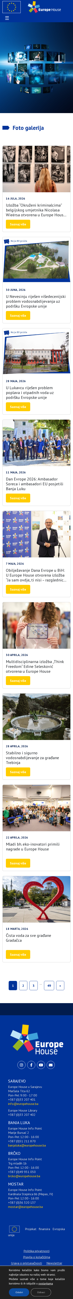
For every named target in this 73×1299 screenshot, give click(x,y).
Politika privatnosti (36, 1251)
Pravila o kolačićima (36, 1257)
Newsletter (54, 1263)
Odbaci (41, 1292)
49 (49, 986)
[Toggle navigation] (6, 18)
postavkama (43, 1282)
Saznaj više (18, 224)
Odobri (19, 1292)
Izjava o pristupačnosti (26, 1263)
